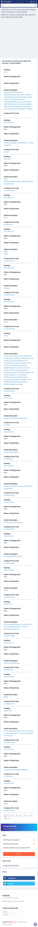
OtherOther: (6, 253)
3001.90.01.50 (9, 231)
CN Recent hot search (10, 844)
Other (6, 322)
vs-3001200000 (9, 190)
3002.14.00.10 (9, 749)
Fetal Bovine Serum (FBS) (13, 556)
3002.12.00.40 (9, 536)
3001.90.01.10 (9, 197)
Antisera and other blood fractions (15, 418)
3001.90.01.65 (9, 268)
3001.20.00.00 (9, 122)
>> (9, 818)
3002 (5, 336)
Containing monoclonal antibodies (16, 769)
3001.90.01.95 (9, 302)
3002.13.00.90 (9, 676)
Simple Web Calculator (11, 865)
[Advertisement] (19, 38)
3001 (5, 72)
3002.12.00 (8, 398)
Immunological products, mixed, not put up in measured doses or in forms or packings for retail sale (18, 733)
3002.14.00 (8, 710)
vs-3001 (6, 152)
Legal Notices (23, 922)
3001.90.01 (8, 159)
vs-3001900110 (9, 261)
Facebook (11, 878)
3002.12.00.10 (9, 432)
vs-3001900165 (9, 329)
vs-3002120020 (9, 529)
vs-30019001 (8, 224)
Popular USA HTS (10, 827)
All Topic (19, 854)
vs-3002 (6, 425)
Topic (4, 835)
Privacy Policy (8, 924)
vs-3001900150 (9, 295)
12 (5, 818)
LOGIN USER (18, 17)
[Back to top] (35, 924)
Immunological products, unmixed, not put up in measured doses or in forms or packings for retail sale (18, 626)
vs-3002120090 (9, 636)
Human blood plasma (11, 452)
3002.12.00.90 (9, 570)
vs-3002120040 (9, 597)
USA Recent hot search (11, 840)
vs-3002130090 (9, 742)
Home (5, 912)
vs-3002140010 (9, 810)
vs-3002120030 (9, 563)
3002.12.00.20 (9, 466)
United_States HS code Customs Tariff (16, 848)
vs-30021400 (8, 776)
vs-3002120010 (9, 495)
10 (31, 816)
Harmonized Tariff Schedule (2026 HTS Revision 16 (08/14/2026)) (18, 10)
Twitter (10, 884)
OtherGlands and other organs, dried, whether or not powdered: (18, 181)
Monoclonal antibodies (12, 663)
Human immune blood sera (13, 522)
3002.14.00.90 (9, 783)
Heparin (6, 288)
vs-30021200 (8, 459)
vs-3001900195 (9, 391)
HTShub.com (11, 922)
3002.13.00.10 (9, 643)
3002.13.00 (8, 604)
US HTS (5, 915)
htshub (7, 1)
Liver (5, 218)
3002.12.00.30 (9, 502)
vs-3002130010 (9, 704)
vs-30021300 (8, 670)
